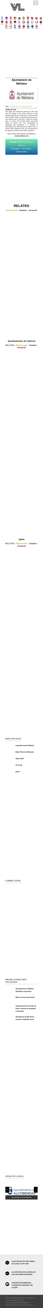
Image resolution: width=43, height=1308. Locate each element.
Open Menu (35, 3)
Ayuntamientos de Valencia (18, 106)
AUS (6, 19)
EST (15, 24)
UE (32, 28)
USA (37, 28)
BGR (19, 19)
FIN (19, 24)
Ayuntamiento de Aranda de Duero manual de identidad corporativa (26, 1008)
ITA (36, 24)
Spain (30, 106)
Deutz (18, 772)
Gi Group (19, 765)
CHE (28, 19)
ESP (11, 24)
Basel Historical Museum (25, 752)
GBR (28, 24)
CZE (36, 19)
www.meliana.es (21, 136)
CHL (32, 19)
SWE (28, 28)
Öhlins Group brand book (25, 997)
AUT (11, 19)
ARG (2, 19)
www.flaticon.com (11, 1305)
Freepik (24, 1302)
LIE (41, 24)
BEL (15, 19)
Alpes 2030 (20, 758)
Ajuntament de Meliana (21, 147)
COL (41, 19)
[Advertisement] (21, 54)
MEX (10, 28)
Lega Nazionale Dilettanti (25, 745)
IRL (32, 24)
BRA (24, 19)
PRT (24, 28)
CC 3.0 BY (29, 1305)
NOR (19, 28)
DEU (2, 24)
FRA (24, 24)
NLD (15, 28)
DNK (6, 24)
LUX (6, 28)
